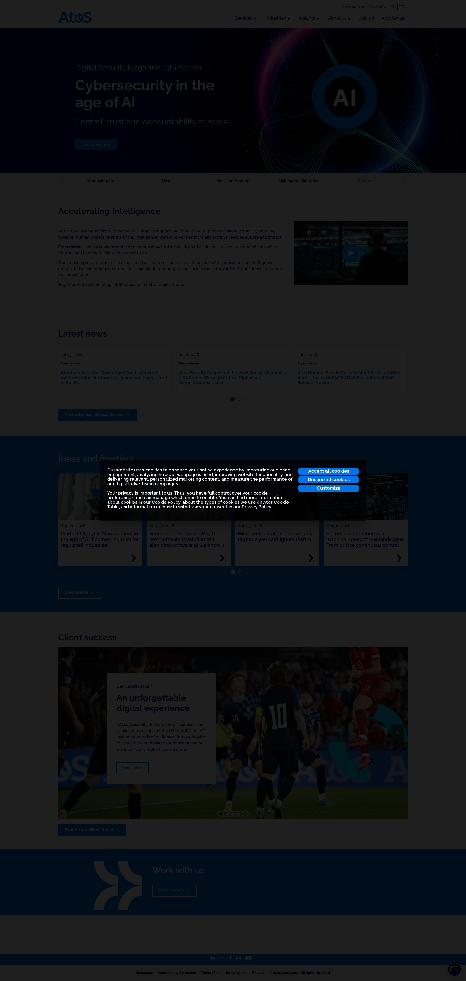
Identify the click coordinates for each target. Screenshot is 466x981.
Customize (328, 488)
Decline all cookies (329, 479)
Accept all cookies (328, 471)
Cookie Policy (166, 502)
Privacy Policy (256, 506)
